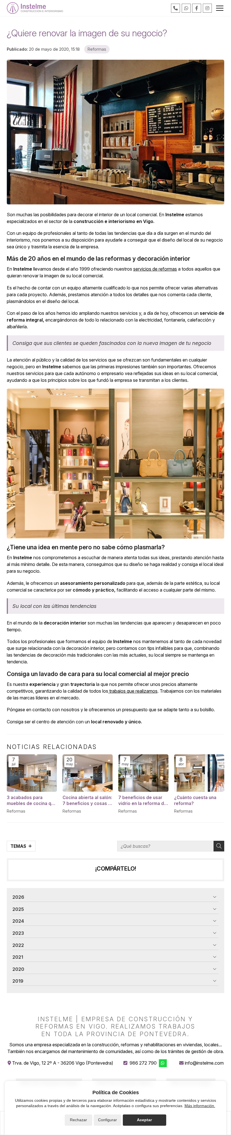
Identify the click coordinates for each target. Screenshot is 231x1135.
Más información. (200, 1105)
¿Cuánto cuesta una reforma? (195, 800)
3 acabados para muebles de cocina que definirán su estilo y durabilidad (32, 801)
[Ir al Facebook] (196, 8)
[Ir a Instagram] (207, 8)
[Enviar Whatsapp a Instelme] (186, 8)
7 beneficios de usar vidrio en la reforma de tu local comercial (142, 801)
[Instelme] (35, 8)
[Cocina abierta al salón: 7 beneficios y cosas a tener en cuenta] (88, 773)
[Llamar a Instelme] (175, 8)
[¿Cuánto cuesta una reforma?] (199, 773)
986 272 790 (143, 1063)
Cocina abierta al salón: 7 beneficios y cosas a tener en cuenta (87, 801)
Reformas (97, 49)
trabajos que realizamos (132, 691)
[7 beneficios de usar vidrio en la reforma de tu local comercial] (143, 773)
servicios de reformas (155, 269)
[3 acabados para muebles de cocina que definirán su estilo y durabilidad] (32, 773)
